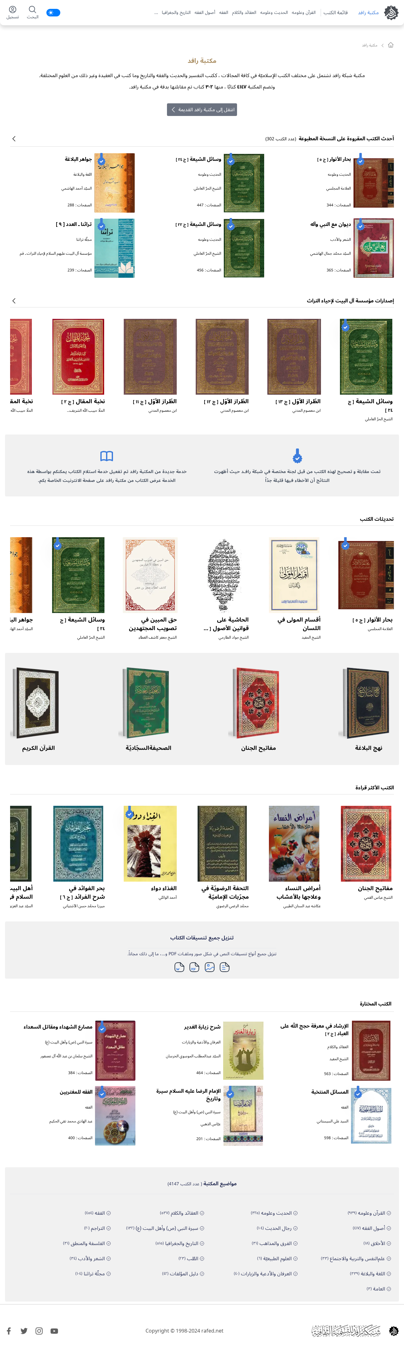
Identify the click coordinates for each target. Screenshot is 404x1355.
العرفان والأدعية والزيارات (201, 1042)
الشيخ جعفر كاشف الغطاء (158, 637)
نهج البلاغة (368, 748)
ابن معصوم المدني (307, 411)
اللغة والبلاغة (83, 175)
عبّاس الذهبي (211, 1124)
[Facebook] (9, 1331)
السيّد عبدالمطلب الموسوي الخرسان (193, 1056)
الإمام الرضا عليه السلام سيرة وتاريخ (188, 1095)
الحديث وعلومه (274, 12)
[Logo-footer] (346, 1331)
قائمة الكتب (336, 12)
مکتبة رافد (368, 12)
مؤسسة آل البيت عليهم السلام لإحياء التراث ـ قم (56, 254)
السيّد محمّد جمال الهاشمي (330, 254)
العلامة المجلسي (338, 188)
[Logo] (394, 1331)
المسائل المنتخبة (329, 1092)
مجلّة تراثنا (84, 240)
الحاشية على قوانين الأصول (225, 628)
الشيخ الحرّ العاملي (207, 188)
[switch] (53, 12)
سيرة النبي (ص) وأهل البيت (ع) (68, 1042)
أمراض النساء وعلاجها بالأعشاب (298, 892)
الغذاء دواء (164, 888)
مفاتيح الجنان (258, 748)
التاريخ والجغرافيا (176, 12)
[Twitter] (24, 1331)
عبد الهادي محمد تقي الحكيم (71, 1121)
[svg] (391, 45)
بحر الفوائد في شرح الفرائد (82, 892)
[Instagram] (39, 1331)
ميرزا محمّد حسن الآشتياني (84, 906)
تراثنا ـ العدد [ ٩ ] (74, 224)
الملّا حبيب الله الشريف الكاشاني (87, 413)
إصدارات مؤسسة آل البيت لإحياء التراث (350, 301)
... (156, 12)
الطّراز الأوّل (298, 401)
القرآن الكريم (38, 748)
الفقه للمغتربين (76, 1092)
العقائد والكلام (244, 12)
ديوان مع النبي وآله (330, 224)
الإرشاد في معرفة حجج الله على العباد (314, 1030)
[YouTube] (54, 1331)
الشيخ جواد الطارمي (234, 637)
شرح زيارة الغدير (202, 1027)
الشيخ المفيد (311, 637)
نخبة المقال (83, 401)
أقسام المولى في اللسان (299, 624)
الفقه (223, 12)
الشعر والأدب (340, 240)
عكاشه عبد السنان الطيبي (302, 906)
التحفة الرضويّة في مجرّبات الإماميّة (225, 892)
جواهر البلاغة (78, 159)
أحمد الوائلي (168, 898)
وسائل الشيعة (198, 159)
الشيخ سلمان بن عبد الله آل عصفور (66, 1056)
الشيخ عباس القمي (378, 898)
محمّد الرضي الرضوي (233, 906)
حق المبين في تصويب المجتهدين (153, 624)
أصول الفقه (204, 12)
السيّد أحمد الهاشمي (77, 188)
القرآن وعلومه (304, 12)
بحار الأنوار (334, 159)
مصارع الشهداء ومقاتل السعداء (58, 1027)
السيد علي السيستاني (332, 1121)
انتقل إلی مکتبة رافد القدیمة (206, 109)
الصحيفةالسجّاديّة (148, 748)
